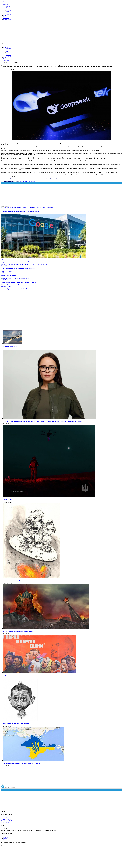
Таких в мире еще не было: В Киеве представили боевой (18, 268)
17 (8, 819)
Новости (5, 4)
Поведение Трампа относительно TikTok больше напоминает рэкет (21, 289)
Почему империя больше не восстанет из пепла (18, 631)
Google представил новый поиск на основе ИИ (15, 262)
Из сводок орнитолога (10, 346)
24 (8, 820)
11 (9, 817)
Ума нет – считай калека (8, 275)
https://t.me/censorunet (23, 181)
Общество (8, 10)
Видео (4, 15)
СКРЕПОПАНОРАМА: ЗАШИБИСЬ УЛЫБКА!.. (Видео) (18, 282)
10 (8, 817)
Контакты (5, 839)
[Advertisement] (61, 31)
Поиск (16, 62)
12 (11, 817)
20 (1, 820)
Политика (8, 6)
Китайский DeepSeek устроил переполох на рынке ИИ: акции (20, 211)
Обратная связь (7, 19)
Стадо (5, 675)
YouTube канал (32, 181)
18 (10, 819)
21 (3, 820)
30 (6, 822)
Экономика (9, 7)
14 (3, 819)
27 (1, 822)
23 (6, 820)
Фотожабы (6, 18)
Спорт (7, 9)
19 (11, 819)
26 (11, 820)
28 (3, 822)
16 (6, 819)
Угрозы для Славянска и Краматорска (15, 580)
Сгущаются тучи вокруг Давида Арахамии (16, 723)
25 (10, 820)
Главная (5, 1)
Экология (8, 13)
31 (8, 822)
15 (4, 819)
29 (4, 822)
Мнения (5, 16)
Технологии (9, 14)
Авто (7, 11)
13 (1, 819)
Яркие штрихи (8, 499)
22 (4, 820)
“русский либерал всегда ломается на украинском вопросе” (21, 763)
